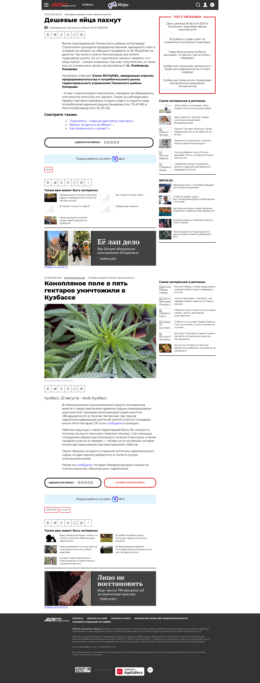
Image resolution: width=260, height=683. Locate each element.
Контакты (77, 618)
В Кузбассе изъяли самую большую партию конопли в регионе (131, 538)
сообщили (115, 423)
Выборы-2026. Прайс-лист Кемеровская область (161, 618)
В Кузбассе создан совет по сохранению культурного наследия (187, 41)
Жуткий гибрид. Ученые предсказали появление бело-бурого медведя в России (194, 289)
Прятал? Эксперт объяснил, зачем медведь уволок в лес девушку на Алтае (193, 131)
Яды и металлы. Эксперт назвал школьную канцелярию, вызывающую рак (191, 120)
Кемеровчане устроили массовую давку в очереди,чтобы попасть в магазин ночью (78, 198)
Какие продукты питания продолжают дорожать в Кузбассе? (73, 220)
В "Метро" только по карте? (75, 206)
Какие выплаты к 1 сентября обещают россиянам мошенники (193, 186)
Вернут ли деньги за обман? (91, 124)
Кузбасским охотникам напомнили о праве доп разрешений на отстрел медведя (187, 69)
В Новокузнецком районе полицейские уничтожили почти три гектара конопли (133, 549)
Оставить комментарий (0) (130, 482)
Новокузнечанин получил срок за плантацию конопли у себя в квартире (78, 549)
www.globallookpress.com (58, 380)
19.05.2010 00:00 (53, 14)
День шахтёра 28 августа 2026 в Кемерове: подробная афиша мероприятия (187, 26)
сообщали (84, 465)
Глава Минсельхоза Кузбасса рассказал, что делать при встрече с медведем (187, 54)
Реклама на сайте (97, 618)
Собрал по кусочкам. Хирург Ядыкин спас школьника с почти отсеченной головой (194, 324)
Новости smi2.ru (56, 267)
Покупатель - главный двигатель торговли (101, 121)
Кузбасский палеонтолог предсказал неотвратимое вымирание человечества (187, 83)
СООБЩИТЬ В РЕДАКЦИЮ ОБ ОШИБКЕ (91, 622)
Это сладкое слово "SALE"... (130, 195)
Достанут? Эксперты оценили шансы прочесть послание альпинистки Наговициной (194, 336)
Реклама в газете (121, 618)
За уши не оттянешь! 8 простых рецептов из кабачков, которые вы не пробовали (194, 348)
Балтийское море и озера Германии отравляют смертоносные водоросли (194, 209)
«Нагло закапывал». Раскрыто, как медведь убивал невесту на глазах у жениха (194, 301)
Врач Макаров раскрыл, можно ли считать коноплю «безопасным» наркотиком (79, 538)
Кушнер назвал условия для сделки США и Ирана (193, 221)
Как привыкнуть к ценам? (89, 128)
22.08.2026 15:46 (53, 277)
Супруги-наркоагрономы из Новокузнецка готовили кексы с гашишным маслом (77, 561)
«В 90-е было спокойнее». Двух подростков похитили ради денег (193, 107)
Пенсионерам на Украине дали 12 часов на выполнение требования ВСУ (192, 234)
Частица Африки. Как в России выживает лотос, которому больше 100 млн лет (193, 155)
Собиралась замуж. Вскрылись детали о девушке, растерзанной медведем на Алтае (192, 167)
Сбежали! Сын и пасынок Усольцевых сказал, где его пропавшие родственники (195, 313)
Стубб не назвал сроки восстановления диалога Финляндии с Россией (194, 199)
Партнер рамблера (102, 670)
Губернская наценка (126, 206)
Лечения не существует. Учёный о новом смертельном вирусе (192, 142)
